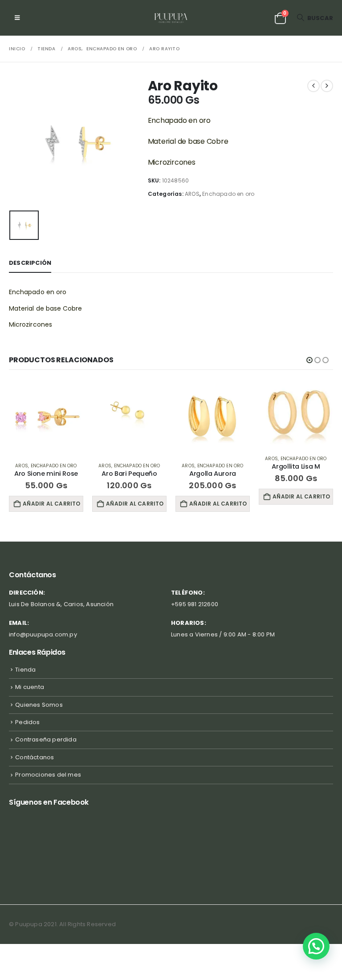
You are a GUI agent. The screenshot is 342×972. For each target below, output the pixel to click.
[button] (17, 17)
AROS (192, 194)
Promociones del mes (48, 774)
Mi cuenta (29, 687)
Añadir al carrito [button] (51, 503)
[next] (327, 86)
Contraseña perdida (46, 739)
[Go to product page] (46, 418)
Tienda (25, 669)
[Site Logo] (171, 17)
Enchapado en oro (228, 194)
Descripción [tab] (30, 263)
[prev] (313, 86)
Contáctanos (34, 757)
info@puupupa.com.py (43, 634)
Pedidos (27, 722)
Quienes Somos (39, 705)
